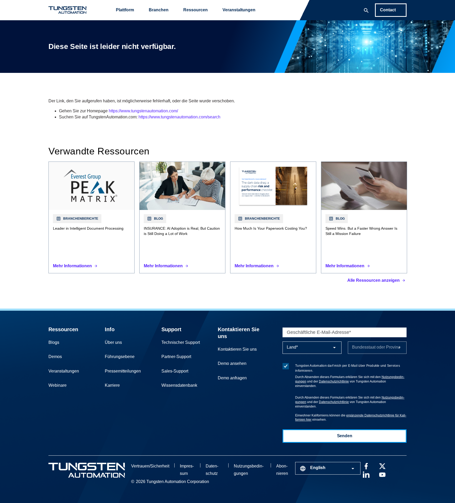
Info (110, 329)
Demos (55, 356)
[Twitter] (382, 466)
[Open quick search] (366, 10)
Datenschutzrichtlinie (334, 381)
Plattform (125, 10)
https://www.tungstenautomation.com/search (179, 117)
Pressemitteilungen (123, 371)
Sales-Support (174, 371)
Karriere (112, 385)
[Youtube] (382, 474)
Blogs (53, 342)
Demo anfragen (232, 378)
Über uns (113, 342)
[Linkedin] (366, 474)
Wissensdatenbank (179, 385)
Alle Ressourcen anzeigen (373, 280)
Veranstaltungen (238, 10)
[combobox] (327, 468)
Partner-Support (176, 356)
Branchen (159, 10)
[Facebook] (366, 466)
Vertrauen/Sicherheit (150, 466)
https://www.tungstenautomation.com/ (143, 111)
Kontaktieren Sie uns (237, 349)
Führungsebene (120, 356)
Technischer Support (180, 342)
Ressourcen (195, 10)
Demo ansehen (232, 363)
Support (171, 329)
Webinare (57, 385)
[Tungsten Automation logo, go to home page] (86, 470)
